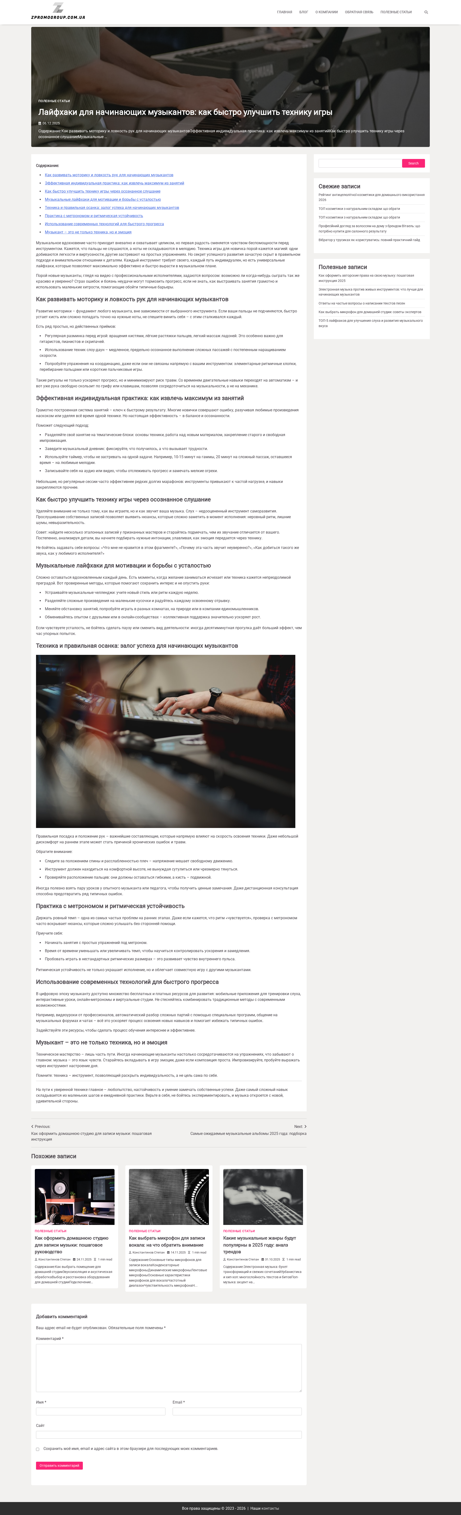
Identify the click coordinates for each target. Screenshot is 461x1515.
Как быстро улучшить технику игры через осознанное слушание (102, 191)
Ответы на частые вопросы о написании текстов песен (362, 303)
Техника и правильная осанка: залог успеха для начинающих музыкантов (112, 207)
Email (179, 1402)
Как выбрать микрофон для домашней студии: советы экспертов (370, 312)
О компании (326, 12)
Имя (41, 1402)
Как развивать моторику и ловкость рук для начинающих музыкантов (109, 175)
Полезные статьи (396, 12)
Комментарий (50, 1338)
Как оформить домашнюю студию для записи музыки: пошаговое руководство (72, 1244)
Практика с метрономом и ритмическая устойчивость (94, 215)
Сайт (40, 1425)
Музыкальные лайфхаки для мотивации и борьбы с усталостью (103, 199)
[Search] (426, 12)
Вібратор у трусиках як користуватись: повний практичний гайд (369, 240)
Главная (284, 12)
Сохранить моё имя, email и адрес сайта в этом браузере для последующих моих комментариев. (130, 1448)
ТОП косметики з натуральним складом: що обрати (359, 209)
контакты (270, 1508)
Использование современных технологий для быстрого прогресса (104, 224)
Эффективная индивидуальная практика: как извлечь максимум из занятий (114, 183)
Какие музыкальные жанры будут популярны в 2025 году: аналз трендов (259, 1244)
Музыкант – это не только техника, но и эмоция (88, 232)
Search (413, 163)
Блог (303, 12)
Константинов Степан (54, 1259)
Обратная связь (359, 12)
